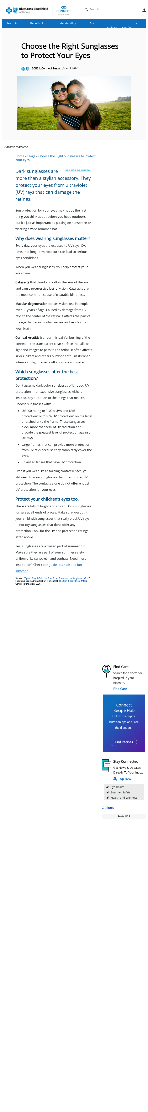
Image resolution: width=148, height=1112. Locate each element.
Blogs (31, 156)
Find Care (120, 689)
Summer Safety (120, 792)
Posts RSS (124, 816)
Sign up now (122, 778)
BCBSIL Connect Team (46, 68)
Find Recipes (124, 742)
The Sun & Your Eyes (69, 580)
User (144, 10)
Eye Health (117, 787)
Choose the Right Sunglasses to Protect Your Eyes (55, 158)
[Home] (38, 10)
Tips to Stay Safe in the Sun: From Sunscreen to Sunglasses (53, 578)
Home (19, 156)
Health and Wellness (124, 797)
